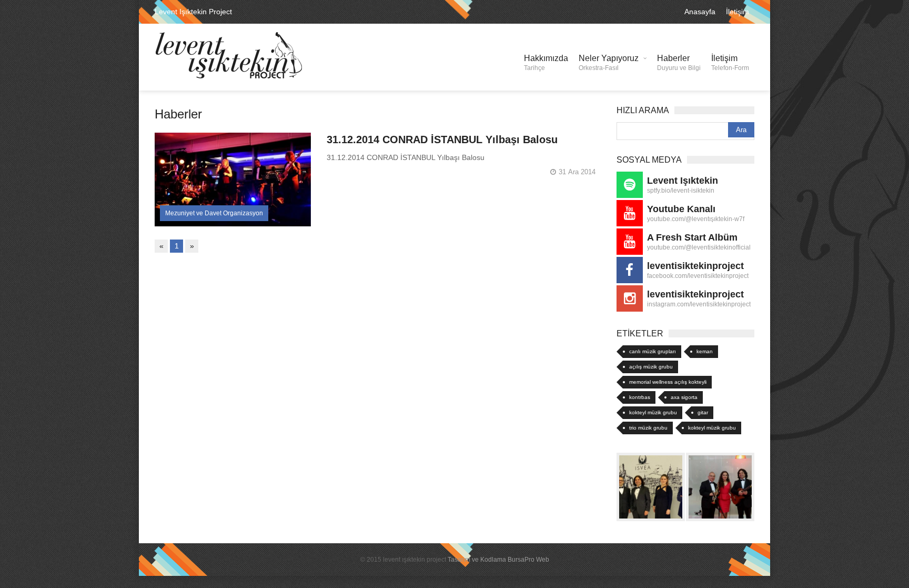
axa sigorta (684, 397)
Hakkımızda (546, 63)
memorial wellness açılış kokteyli (667, 382)
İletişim (737, 11)
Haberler (679, 63)
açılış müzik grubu (651, 367)
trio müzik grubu (648, 428)
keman (704, 351)
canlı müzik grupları (652, 351)
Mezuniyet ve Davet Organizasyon (214, 213)
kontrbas (639, 397)
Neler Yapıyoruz (609, 63)
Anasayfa (699, 11)
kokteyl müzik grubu (653, 412)
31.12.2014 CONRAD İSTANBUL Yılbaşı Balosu (442, 139)
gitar (703, 412)
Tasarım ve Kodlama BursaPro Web (498, 559)
